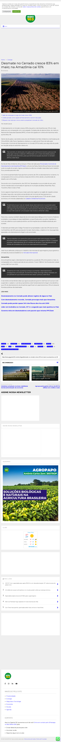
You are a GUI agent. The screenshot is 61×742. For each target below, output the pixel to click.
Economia (9, 704)
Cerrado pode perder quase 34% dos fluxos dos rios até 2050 (25, 303)
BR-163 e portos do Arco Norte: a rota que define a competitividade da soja (44, 376)
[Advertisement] (30, 43)
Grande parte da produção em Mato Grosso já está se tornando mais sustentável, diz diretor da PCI (15, 375)
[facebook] (5, 683)
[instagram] (8, 683)
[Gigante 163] (30, 22)
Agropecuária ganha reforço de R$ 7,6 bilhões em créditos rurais (47, 386)
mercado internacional (30, 252)
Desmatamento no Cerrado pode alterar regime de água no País (26, 296)
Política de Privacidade (41, 739)
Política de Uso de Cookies (30, 739)
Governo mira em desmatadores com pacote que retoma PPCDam (27, 311)
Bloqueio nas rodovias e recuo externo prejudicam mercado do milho (22, 120)
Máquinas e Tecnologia (13, 701)
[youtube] (16, 683)
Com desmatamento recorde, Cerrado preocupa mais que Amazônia (28, 300)
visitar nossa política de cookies (32, 7)
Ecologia (9, 699)
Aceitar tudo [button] (16, 11)
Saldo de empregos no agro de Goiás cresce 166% (17, 115)
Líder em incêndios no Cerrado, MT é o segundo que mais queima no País (30, 307)
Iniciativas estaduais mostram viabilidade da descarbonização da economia (14, 386)
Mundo (8, 707)
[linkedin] (12, 683)
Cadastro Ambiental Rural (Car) (35, 198)
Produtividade (10, 696)
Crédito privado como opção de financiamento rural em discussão (21, 117)
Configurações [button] (7, 11)
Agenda (8, 709)
